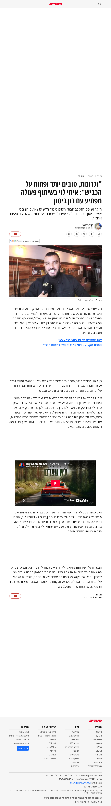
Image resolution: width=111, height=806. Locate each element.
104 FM (52, 750)
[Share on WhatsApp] (76, 234)
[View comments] (15, 234)
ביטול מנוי (75, 766)
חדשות (99, 731)
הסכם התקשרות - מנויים (19, 735)
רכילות (99, 747)
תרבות (90, 176)
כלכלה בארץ (96, 739)
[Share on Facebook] (91, 234)
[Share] (99, 234)
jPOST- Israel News (47, 735)
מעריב (99, 176)
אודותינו (76, 762)
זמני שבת (52, 754)
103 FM (52, 743)
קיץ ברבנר (88, 225)
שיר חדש (88, 597)
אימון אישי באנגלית (48, 731)
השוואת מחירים (50, 758)
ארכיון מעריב (74, 758)
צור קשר (75, 731)
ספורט (99, 743)
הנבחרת (98, 754)
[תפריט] (104, 4)
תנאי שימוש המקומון (21, 743)
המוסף (76, 750)
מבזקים (99, 735)
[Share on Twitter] (84, 234)
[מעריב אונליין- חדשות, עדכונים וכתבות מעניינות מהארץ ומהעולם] (56, 4)
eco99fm (51, 747)
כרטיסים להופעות (95, 766)
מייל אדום (75, 739)
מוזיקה (81, 176)
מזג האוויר (98, 762)
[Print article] (69, 234)
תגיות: (99, 594)
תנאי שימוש (24, 731)
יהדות (99, 758)
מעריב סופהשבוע (72, 747)
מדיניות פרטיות (22, 739)
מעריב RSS (74, 743)
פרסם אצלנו (74, 735)
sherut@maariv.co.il (80, 782)
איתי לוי (98, 597)
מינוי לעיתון (74, 754)
